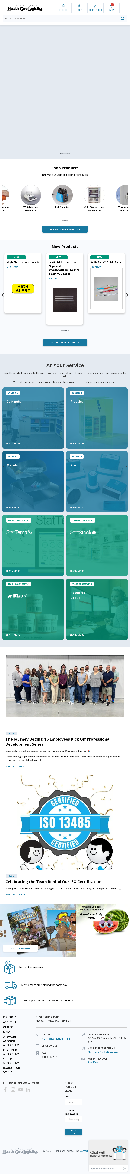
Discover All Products (65, 229)
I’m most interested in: (71, 1112)
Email (68, 1096)
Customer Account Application (11, 1041)
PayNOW (93, 1062)
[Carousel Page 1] (61, 153)
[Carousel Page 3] (65, 153)
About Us (9, 1022)
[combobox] (65, 18)
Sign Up (73, 1132)
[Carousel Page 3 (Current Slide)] (66, 330)
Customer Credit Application (14, 1052)
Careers (8, 1027)
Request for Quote (11, 1069)
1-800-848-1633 (56, 1038)
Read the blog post (16, 766)
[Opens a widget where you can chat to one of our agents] (108, 1156)
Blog (6, 1032)
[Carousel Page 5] (69, 153)
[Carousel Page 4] (67, 153)
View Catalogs (20, 948)
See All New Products (65, 342)
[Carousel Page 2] (64, 330)
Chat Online (49, 1045)
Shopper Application (11, 1060)
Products (10, 1017)
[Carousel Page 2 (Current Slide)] (63, 153)
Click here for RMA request (103, 1052)
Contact (84, 1150)
